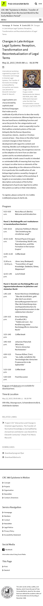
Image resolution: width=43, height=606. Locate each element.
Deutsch (7, 570)
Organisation (9, 490)
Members (7, 516)
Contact (7, 520)
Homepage (6, 25)
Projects (7, 486)
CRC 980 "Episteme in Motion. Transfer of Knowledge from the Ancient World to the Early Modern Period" (19, 12)
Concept (7, 483)
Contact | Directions (11, 498)
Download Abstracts (13, 457)
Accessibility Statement (12, 535)
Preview (16, 25)
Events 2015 (26, 25)
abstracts (17, 385)
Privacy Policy (9, 531)
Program (6, 385)
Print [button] (6, 566)
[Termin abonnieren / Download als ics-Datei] (21, 67)
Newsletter (8, 494)
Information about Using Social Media (14, 554)
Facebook (9, 549)
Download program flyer (14, 453)
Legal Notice (8, 527)
